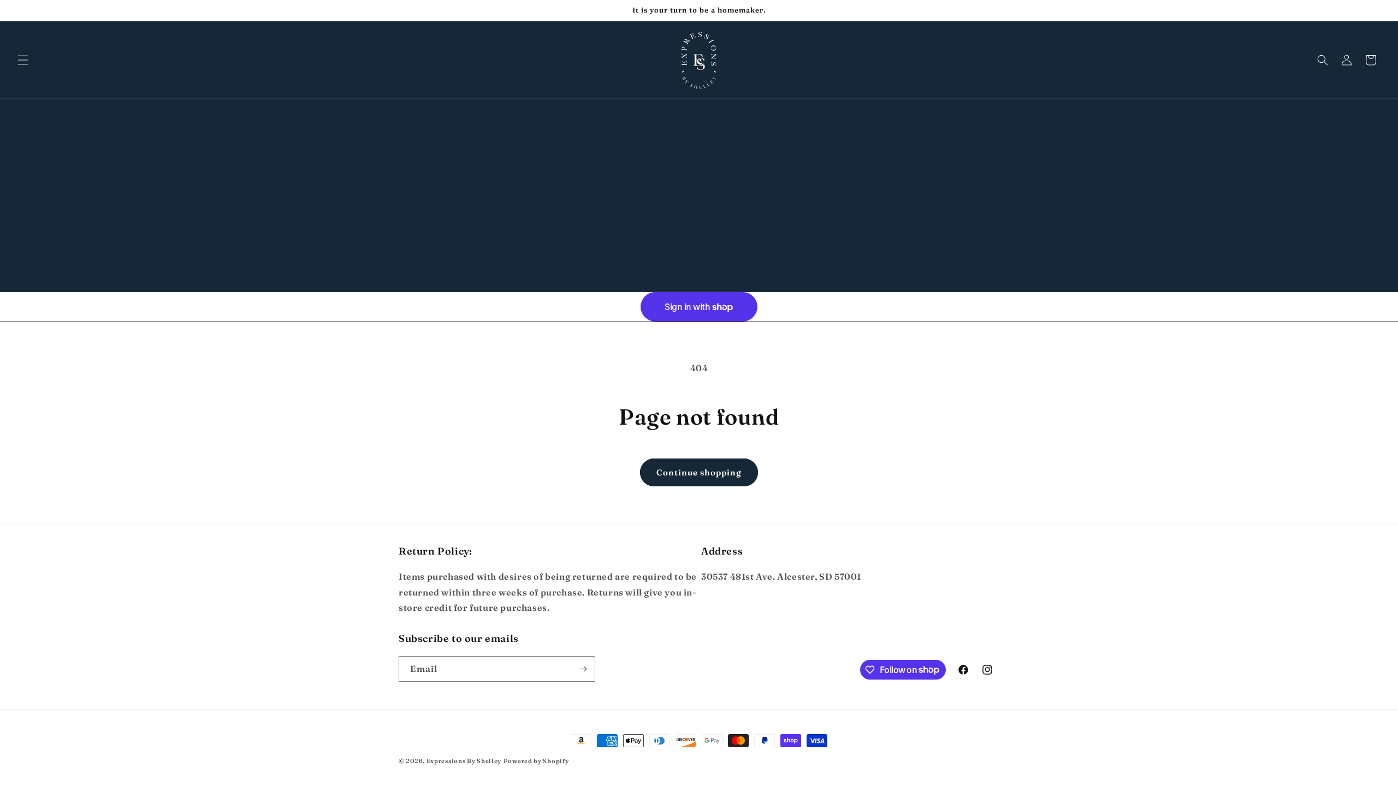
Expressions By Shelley (463, 761)
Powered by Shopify (536, 761)
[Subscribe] (583, 669)
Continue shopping (699, 472)
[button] (23, 60)
